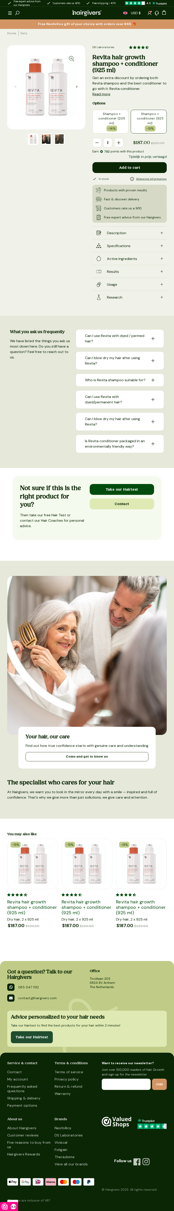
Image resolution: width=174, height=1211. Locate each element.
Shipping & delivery (24, 1098)
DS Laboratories (103, 47)
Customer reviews (23, 1135)
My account (17, 1079)
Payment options (22, 1105)
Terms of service (69, 1072)
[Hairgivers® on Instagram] (146, 1161)
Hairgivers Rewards (23, 1154)
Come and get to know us (87, 757)
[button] (10, 13)
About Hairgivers (21, 1128)
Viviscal (61, 1142)
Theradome (65, 1157)
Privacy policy (67, 1079)
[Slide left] (76, 86)
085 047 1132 (28, 987)
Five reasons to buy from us (29, 1144)
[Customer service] (157, 13)
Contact (122, 504)
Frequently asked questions (22, 1088)
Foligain (61, 1149)
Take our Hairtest (122, 489)
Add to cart (129, 167)
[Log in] (149, 13)
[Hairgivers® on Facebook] (137, 1161)
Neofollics (63, 1128)
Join (159, 1084)
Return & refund (68, 1086)
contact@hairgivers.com (37, 998)
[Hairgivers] (87, 13)
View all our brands (71, 1164)
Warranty (63, 1093)
